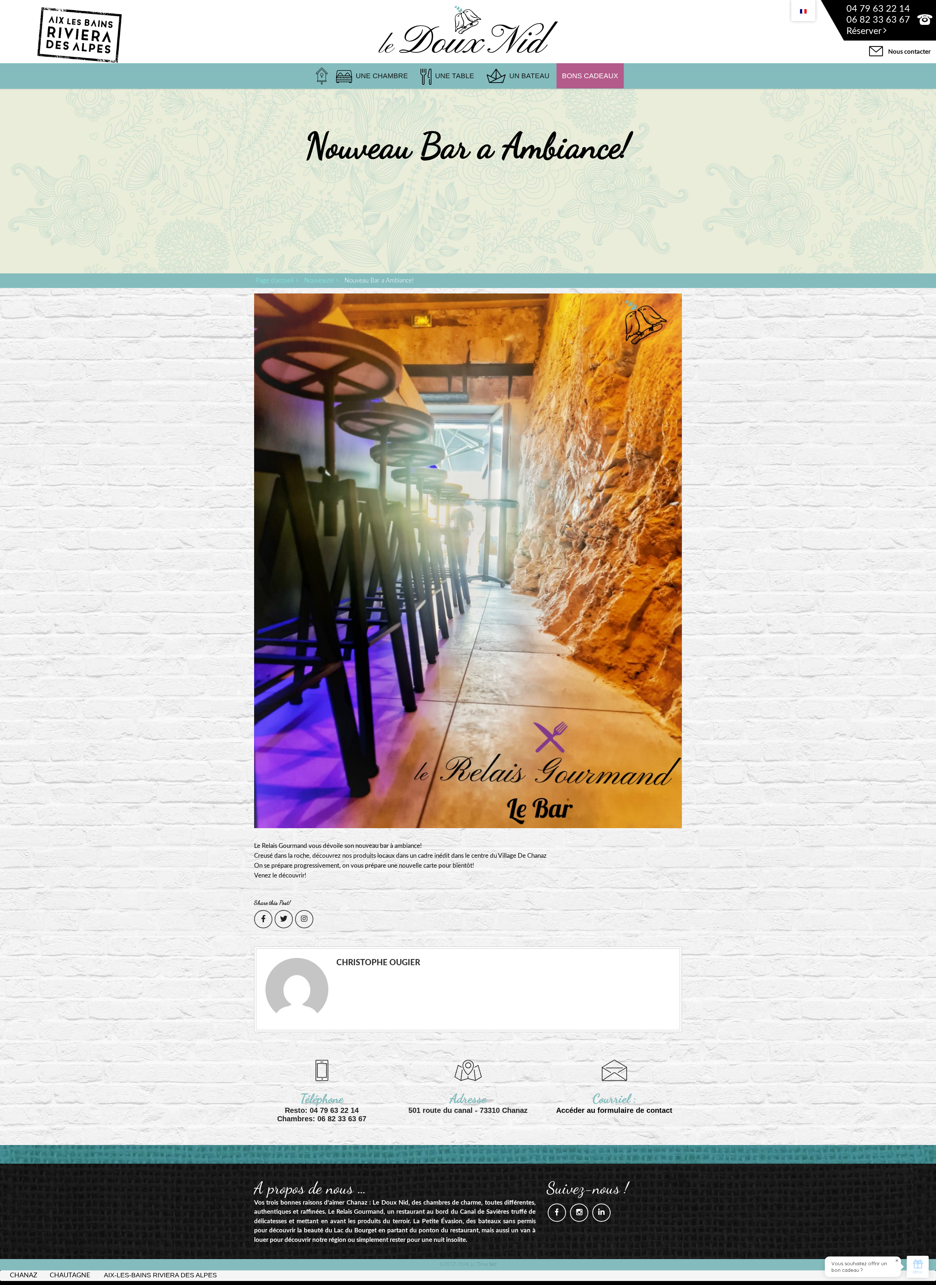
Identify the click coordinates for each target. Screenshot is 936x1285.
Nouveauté (319, 280)
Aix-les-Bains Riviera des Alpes (160, 1275)
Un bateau (529, 76)
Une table (454, 76)
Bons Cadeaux (590, 76)
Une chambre (382, 76)
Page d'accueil (275, 280)
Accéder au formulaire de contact (614, 1110)
